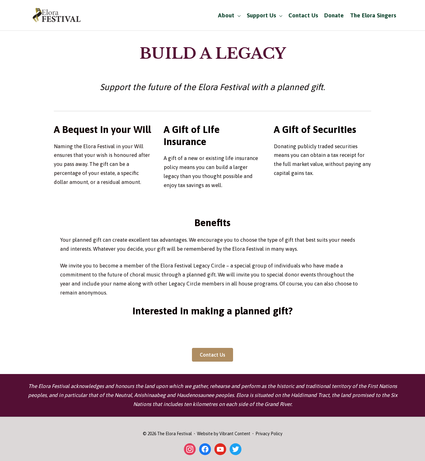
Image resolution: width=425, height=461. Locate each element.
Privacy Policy (269, 433)
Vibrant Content (234, 433)
